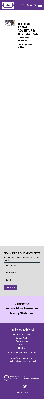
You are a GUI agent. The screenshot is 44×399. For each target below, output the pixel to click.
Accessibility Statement (22, 308)
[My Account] (31, 5)
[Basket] (35, 5)
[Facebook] (21, 386)
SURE (26, 393)
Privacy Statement (22, 313)
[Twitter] (25, 386)
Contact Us (22, 303)
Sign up (11, 287)
